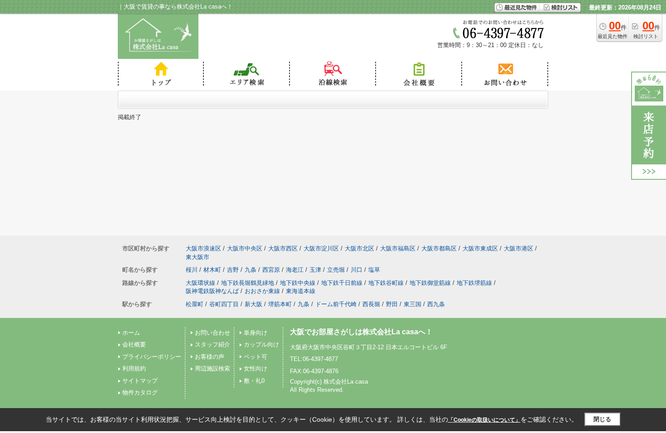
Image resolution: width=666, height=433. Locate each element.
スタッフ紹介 (212, 344)
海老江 (295, 269)
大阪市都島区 (439, 248)
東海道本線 (300, 291)
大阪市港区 (518, 248)
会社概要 (134, 344)
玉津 (315, 269)
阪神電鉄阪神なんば (212, 291)
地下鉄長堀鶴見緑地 (247, 282)
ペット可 (255, 356)
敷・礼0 (254, 380)
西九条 (436, 304)
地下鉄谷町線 (386, 282)
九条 (250, 269)
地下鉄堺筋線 (474, 282)
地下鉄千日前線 (341, 282)
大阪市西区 (283, 248)
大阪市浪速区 (203, 248)
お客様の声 (209, 356)
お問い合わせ (212, 332)
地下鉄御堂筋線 (430, 282)
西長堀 (371, 304)
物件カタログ (140, 392)
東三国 (412, 304)
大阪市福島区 (397, 248)
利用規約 (134, 368)
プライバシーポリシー (151, 356)
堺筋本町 (280, 304)
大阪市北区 (359, 248)
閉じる (602, 419)
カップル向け (261, 344)
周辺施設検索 (212, 368)
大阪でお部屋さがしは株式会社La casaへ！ (361, 332)
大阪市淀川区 (321, 248)
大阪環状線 (200, 282)
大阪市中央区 (244, 248)
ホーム (131, 332)
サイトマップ (140, 380)
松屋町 (194, 304)
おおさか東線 (262, 291)
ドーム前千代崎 (336, 304)
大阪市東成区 (480, 248)
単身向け (255, 332)
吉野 (233, 269)
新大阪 (253, 304)
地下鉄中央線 (297, 282)
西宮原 (271, 269)
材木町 (212, 269)
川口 (356, 269)
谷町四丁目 (224, 304)
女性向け (255, 368)
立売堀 (336, 269)
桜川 (192, 269)
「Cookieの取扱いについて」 (484, 420)
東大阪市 (197, 257)
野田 (392, 304)
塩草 (374, 269)
